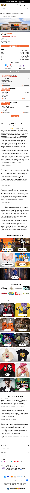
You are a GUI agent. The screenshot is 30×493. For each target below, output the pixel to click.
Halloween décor (17, 152)
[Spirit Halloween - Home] (3, 5)
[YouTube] (15, 461)
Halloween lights (23, 136)
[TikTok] (11, 461)
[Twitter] (8, 461)
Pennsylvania (9, 13)
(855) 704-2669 (4, 42)
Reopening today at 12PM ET (9, 76)
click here (8, 416)
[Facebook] (1, 461)
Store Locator (3, 13)
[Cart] (24, 5)
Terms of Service (5, 480)
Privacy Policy (12, 480)
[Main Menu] (27, 5)
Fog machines (15, 221)
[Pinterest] (18, 461)
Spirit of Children (14, 411)
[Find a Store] (17, 5)
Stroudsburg (14, 13)
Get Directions (15, 46)
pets (24, 140)
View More (15, 116)
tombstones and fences (6, 221)
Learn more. (20, 469)
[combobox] (15, 8)
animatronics (3, 136)
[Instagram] (5, 461)
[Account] (20, 5)
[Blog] (21, 461)
